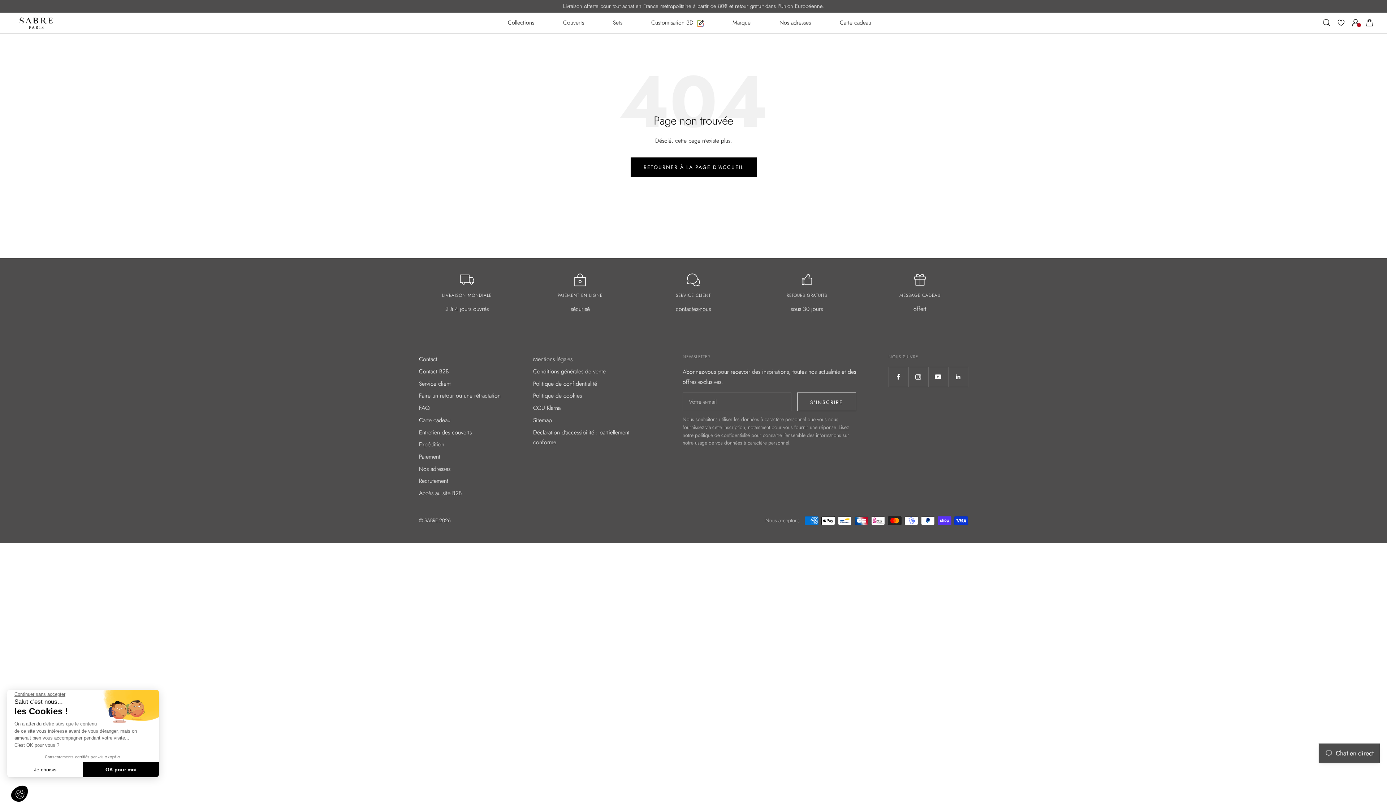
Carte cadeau (434, 420)
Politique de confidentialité (565, 384)
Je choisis (45, 769)
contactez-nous (693, 309)
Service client (435, 384)
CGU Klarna (547, 408)
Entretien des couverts (445, 432)
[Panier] (1369, 22)
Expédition (431, 444)
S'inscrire (826, 402)
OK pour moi (121, 769)
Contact (428, 359)
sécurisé (580, 309)
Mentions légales (552, 359)
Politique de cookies (557, 395)
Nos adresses (434, 469)
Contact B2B (434, 371)
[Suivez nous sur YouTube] (938, 377)
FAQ (424, 408)
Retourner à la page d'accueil (694, 167)
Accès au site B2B (440, 493)
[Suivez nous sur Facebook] (898, 377)
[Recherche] (1326, 22)
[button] (20, 793)
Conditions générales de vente (569, 371)
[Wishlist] (1341, 22)
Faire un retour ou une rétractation (460, 395)
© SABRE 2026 (435, 520)
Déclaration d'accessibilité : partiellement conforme (581, 437)
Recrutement (433, 481)
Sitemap (542, 420)
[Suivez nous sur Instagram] (918, 377)
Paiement (429, 456)
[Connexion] (1355, 22)
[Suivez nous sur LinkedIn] (958, 377)
